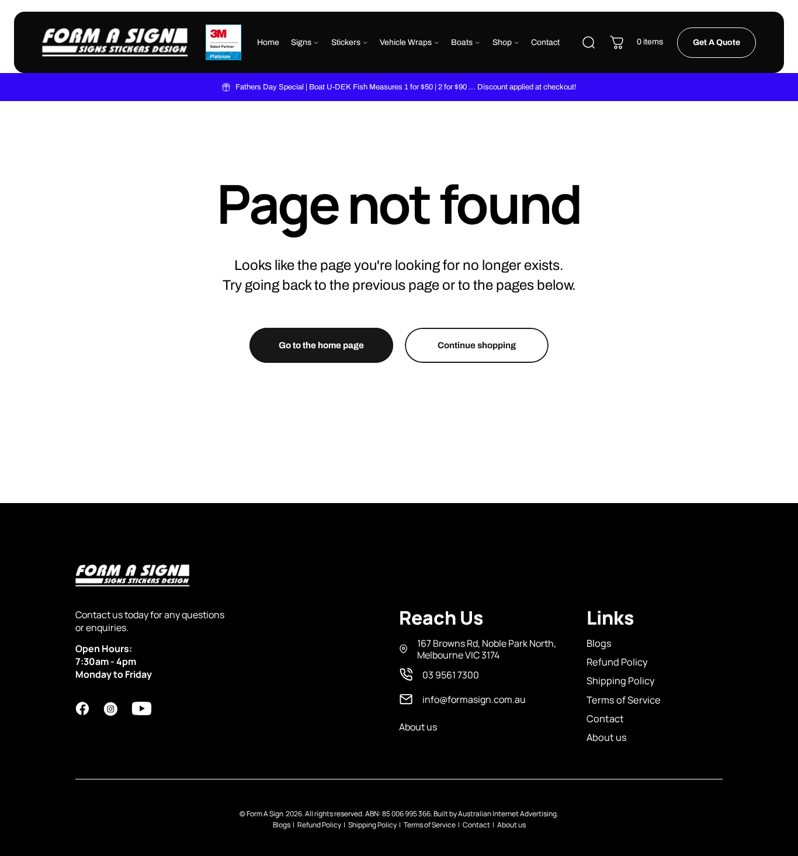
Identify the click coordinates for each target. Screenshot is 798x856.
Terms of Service (624, 700)
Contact (605, 719)
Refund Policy (617, 662)
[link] (478, 649)
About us (607, 737)
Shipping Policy (621, 681)
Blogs (599, 643)
